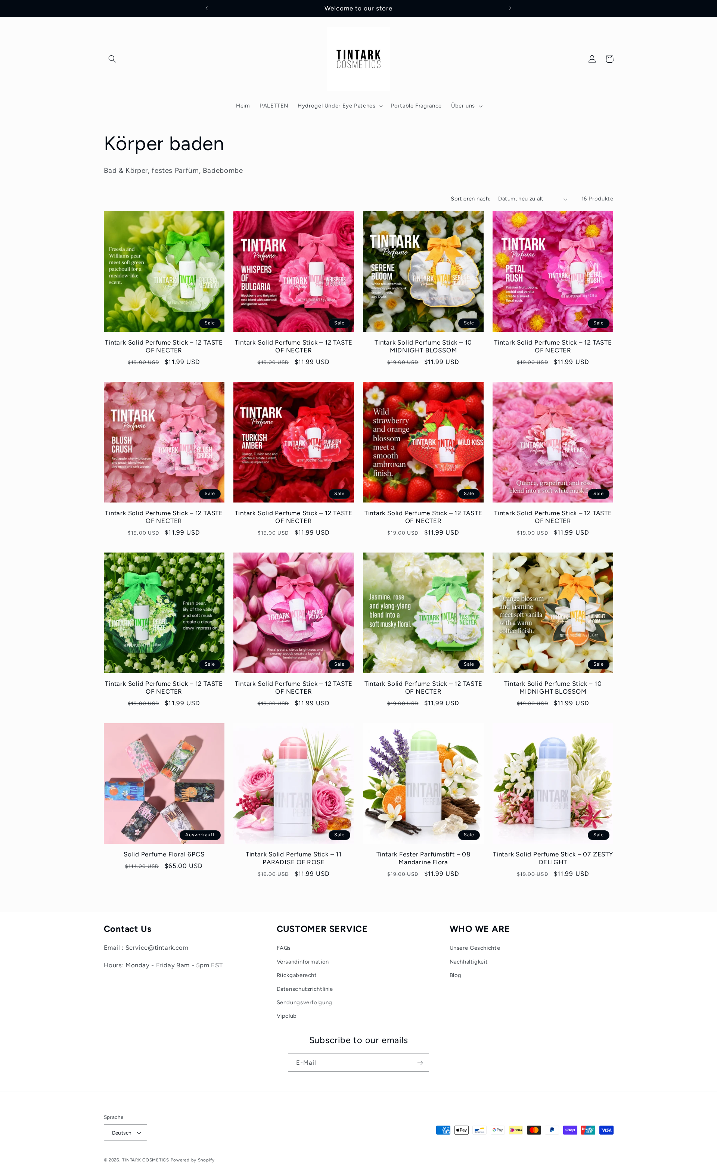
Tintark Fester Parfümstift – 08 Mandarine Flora (423, 858)
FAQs (284, 948)
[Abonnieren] (420, 1063)
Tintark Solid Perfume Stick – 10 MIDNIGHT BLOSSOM (423, 346)
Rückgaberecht (297, 975)
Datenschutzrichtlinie (305, 989)
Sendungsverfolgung (304, 1002)
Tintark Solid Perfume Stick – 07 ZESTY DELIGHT (553, 858)
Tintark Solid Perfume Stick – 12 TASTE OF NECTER (164, 346)
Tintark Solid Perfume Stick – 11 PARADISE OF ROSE (294, 858)
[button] (112, 59)
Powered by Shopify (193, 1160)
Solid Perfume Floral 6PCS (164, 854)
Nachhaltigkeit (469, 961)
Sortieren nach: (470, 198)
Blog (456, 975)
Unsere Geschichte (475, 948)
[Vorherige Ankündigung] (207, 8)
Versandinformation (303, 961)
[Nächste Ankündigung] (510, 8)
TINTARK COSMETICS (145, 1160)
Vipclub (287, 1015)
